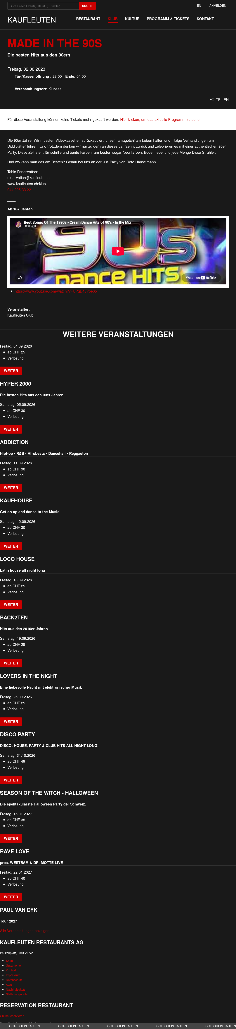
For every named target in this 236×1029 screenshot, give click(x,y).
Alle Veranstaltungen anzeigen (24, 930)
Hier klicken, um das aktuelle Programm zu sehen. (161, 119)
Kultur (132, 18)
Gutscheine (13, 965)
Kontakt (205, 18)
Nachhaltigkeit (15, 989)
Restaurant (88, 18)
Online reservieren (12, 1016)
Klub (113, 18)
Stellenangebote (16, 994)
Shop (9, 960)
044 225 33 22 (19, 189)
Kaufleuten (31, 19)
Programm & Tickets (168, 18)
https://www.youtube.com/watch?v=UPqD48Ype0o (56, 291)
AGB (9, 984)
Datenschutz (14, 980)
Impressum (13, 975)
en (199, 5)
